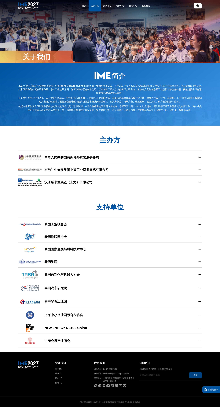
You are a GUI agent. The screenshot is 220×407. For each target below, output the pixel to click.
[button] (110, 157)
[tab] (110, 157)
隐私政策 (136, 402)
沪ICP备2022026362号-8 (90, 402)
